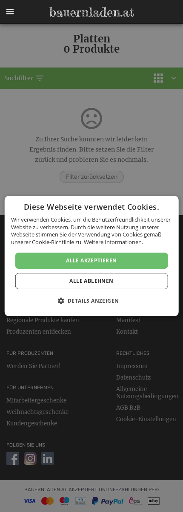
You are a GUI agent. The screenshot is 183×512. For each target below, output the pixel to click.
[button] (9, 11)
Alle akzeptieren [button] (91, 260)
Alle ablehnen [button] (91, 280)
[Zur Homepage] (91, 11)
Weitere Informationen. (113, 242)
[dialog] (92, 256)
